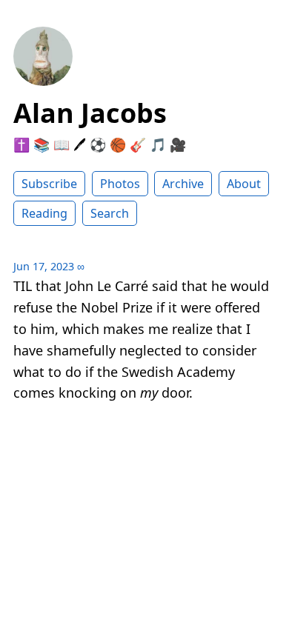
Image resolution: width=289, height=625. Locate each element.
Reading (44, 213)
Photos (120, 184)
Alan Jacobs (90, 113)
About (244, 184)
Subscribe (49, 184)
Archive (183, 184)
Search (109, 213)
